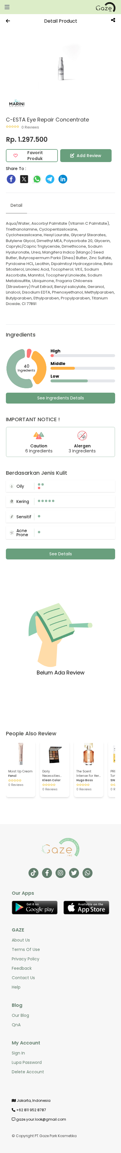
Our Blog (20, 1015)
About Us (21, 940)
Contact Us (23, 978)
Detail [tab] (16, 205)
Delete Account (28, 1072)
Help (16, 987)
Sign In (18, 1053)
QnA (16, 1025)
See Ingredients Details (60, 398)
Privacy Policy (25, 959)
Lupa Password (27, 1062)
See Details (60, 554)
